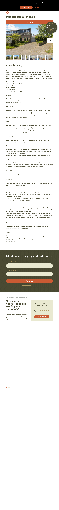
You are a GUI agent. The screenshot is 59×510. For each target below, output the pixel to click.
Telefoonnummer (14, 270)
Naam (10, 261)
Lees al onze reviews (41, 316)
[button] (50, 40)
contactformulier (26, 285)
